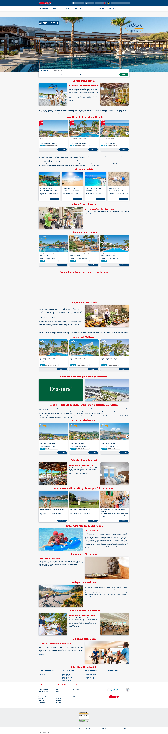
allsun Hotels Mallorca (46, 188)
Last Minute (58, 693)
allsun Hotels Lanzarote (89, 677)
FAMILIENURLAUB (112, 8)
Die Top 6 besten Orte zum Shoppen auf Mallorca (113, 510)
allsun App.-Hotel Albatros (108, 255)
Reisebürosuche (41, 700)
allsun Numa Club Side (106, 140)
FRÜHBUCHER (78, 8)
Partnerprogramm (76, 696)
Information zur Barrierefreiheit (86, 728)
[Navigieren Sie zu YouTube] (118, 690)
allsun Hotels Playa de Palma (68, 680)
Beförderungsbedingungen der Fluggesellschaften (44, 704)
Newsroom (75, 694)
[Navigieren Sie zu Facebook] (109, 690)
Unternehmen (76, 689)
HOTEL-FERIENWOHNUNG (90, 8)
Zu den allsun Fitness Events (90, 213)
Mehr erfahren (88, 549)
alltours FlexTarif (41, 693)
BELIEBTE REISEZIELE (44, 8)
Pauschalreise (44, 70)
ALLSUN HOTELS (101, 8)
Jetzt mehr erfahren (89, 596)
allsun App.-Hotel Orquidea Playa (109, 359)
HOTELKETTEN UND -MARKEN (123, 8)
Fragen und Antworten (43, 691)
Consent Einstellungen (123, 728)
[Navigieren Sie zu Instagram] (112, 690)
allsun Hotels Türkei (114, 188)
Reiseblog (58, 694)
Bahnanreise (58, 702)
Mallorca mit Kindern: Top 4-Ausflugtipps (52, 509)
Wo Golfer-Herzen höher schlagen (80, 509)
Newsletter (75, 693)
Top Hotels (58, 691)
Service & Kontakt (42, 696)
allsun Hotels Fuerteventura (90, 674)
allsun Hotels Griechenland (93, 188)
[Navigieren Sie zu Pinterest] (115, 690)
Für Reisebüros (41, 702)
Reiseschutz (58, 700)
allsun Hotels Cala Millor (67, 675)
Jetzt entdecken (54, 199)
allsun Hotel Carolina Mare (108, 443)
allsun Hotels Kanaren (69, 188)
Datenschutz (67, 728)
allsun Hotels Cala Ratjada (67, 677)
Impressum (53, 728)
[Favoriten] (104, 3)
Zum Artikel (62, 520)
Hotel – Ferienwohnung (56, 70)
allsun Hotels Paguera (66, 678)
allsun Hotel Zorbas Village (77, 443)
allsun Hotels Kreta (42, 675)
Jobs (74, 691)
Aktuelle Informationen (43, 689)
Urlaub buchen (59, 689)
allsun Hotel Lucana (75, 255)
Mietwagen (58, 704)
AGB (40, 728)
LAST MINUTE (55, 8)
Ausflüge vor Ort (59, 698)
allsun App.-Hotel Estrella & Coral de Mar (80, 140)
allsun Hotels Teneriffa (89, 678)
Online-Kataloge (41, 698)
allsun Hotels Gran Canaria (90, 675)
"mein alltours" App (42, 694)
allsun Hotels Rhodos (43, 674)
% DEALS (67, 8)
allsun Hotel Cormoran (76, 359)
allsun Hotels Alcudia (66, 674)
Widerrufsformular (106, 728)
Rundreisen (58, 696)
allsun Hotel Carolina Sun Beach (47, 140)
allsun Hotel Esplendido (45, 255)
